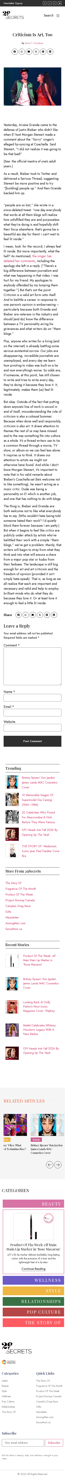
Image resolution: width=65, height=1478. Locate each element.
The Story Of (13, 883)
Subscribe (54, 1443)
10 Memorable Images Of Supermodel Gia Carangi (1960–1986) (37, 800)
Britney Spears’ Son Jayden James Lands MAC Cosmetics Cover (40, 782)
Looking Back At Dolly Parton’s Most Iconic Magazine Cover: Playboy (39, 1006)
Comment (12, 645)
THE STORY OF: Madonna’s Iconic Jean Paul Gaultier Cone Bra (40, 851)
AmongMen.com (15, 923)
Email (9, 706)
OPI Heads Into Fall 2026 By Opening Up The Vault (41, 1050)
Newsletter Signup (13, 3)
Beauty (36, 1139)
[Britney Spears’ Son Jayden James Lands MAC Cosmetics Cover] (47, 1125)
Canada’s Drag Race (18, 906)
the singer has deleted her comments (28, 258)
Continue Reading (33, 1269)
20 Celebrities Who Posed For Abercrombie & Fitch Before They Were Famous (38, 817)
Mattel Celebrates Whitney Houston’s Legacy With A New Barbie (39, 1029)
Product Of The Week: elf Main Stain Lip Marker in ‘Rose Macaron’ (39, 960)
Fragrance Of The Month (20, 889)
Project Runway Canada (20, 900)
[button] (15, 52)
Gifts (8, 912)
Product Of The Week (19, 894)
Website (9, 721)
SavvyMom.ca (13, 929)
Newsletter (12, 917)
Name (9, 691)
